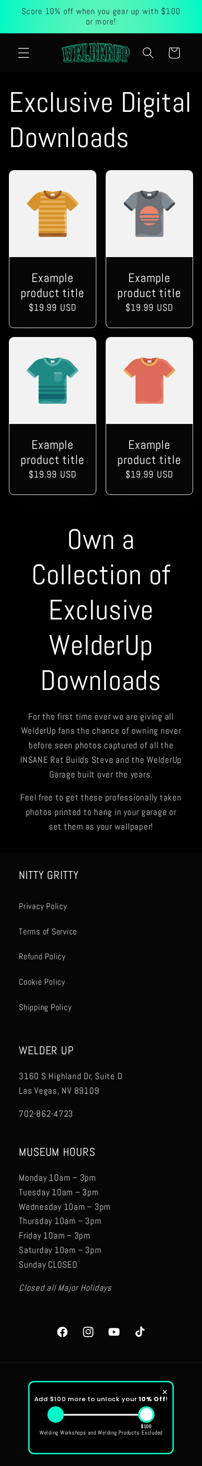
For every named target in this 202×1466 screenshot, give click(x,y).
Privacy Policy (43, 906)
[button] (24, 53)
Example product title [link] (53, 286)
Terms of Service (48, 931)
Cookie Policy (42, 982)
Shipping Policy (45, 1007)
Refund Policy (42, 956)
